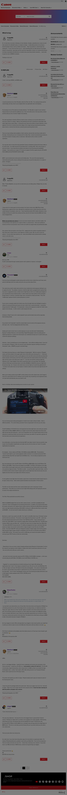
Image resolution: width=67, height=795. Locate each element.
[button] (51, 386)
